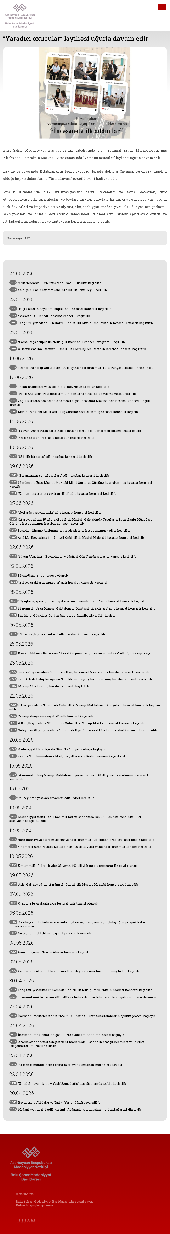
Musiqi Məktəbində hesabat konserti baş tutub (49, 686)
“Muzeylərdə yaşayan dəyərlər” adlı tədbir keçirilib (52, 798)
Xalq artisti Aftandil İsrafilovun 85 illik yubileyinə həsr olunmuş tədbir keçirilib (75, 971)
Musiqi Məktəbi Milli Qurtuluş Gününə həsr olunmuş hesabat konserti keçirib (74, 412)
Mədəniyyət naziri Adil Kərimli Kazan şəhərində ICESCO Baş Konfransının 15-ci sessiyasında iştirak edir (75, 819)
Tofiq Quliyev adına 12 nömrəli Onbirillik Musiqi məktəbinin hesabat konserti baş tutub (81, 323)
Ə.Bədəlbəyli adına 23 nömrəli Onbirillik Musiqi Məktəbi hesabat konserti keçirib (77, 723)
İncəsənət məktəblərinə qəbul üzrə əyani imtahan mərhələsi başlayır (67, 1035)
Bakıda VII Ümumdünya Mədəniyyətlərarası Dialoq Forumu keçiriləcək (68, 756)
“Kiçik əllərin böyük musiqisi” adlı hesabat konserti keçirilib (60, 309)
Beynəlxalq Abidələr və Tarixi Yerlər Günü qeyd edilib (55, 1102)
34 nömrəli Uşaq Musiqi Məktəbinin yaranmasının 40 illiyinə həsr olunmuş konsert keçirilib (78, 777)
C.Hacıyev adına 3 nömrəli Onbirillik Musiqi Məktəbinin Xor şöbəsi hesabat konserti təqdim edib (84, 707)
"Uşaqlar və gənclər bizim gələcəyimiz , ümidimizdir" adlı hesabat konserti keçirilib (78, 601)
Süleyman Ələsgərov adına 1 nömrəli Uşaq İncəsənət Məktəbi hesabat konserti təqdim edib (83, 730)
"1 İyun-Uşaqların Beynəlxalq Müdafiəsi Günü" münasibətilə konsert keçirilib (73, 556)
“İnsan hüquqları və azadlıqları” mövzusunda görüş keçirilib (59, 387)
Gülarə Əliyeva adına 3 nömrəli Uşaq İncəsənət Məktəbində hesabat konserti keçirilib (79, 672)
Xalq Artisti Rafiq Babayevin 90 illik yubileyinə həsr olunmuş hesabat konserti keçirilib (81, 679)
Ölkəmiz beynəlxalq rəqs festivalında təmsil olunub (54, 903)
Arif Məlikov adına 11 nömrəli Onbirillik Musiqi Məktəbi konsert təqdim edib (74, 884)
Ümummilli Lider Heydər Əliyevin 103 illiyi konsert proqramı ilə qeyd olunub (73, 866)
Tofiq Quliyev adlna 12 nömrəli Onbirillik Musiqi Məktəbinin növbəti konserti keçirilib (81, 990)
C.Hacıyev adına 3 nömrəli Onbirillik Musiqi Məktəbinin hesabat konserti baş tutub (78, 349)
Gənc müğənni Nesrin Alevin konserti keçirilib (50, 952)
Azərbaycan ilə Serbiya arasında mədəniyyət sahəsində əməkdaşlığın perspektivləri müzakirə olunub (78, 924)
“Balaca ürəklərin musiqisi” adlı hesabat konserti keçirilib (59, 582)
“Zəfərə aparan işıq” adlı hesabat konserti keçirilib (52, 438)
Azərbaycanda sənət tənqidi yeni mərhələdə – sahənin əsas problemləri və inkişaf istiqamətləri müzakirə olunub (76, 1044)
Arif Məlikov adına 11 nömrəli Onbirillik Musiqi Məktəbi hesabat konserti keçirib (77, 538)
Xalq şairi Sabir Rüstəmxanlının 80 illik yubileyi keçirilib (58, 290)
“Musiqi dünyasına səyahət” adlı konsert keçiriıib (51, 716)
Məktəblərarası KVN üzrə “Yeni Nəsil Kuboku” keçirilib (55, 283)
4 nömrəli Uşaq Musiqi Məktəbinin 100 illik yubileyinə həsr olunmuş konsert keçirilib (81, 847)
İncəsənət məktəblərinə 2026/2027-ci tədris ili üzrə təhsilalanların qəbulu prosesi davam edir (85, 997)
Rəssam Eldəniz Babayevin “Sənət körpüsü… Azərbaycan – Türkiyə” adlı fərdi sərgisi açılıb (82, 653)
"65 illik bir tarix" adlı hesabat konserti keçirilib (51, 457)
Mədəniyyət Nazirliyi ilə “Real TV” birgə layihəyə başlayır (57, 749)
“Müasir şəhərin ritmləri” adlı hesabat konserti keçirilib (57, 634)
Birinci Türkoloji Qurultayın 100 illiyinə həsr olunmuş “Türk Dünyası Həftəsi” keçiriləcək (82, 368)
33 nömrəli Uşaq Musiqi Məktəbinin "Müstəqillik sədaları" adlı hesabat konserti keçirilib (82, 608)
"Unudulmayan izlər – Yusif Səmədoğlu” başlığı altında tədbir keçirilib (68, 1084)
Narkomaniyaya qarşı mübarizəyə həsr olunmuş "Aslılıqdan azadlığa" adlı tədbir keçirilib (82, 840)
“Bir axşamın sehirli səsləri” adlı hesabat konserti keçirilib (59, 475)
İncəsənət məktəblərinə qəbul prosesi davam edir (51, 933)
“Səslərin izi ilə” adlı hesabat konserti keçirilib (50, 316)
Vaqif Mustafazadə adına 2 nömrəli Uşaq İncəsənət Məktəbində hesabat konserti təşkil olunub (80, 403)
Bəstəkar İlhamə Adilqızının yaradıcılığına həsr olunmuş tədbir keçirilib (70, 531)
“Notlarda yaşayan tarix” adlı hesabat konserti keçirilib (55, 512)
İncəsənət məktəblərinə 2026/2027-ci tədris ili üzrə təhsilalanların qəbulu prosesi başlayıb (83, 1016)
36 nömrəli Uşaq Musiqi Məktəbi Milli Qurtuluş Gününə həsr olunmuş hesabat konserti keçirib (80, 484)
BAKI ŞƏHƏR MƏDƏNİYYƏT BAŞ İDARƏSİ (27, 15)
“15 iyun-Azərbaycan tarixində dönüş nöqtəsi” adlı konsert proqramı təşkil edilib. (76, 431)
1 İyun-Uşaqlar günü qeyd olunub (39, 575)
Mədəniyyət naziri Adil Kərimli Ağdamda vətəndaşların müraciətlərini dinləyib (75, 1110)
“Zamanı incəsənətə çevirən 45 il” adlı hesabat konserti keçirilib (63, 494)
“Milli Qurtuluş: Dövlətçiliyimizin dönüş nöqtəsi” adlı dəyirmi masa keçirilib (73, 394)
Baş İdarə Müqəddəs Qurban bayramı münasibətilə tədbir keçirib (62, 615)
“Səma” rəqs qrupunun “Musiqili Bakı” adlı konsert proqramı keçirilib (67, 342)
